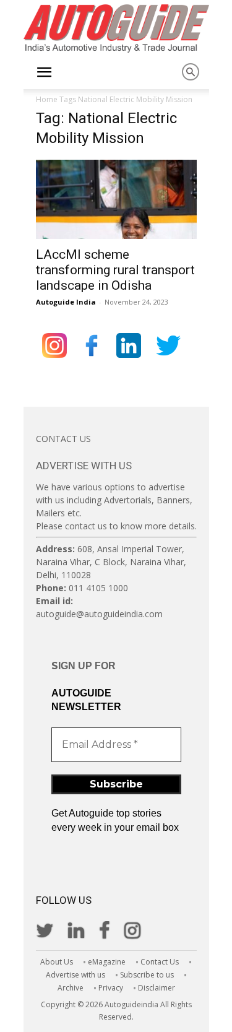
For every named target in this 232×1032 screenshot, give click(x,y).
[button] (44, 72)
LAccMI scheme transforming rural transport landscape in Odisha (115, 270)
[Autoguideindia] (116, 28)
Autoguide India (66, 301)
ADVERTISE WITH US (84, 465)
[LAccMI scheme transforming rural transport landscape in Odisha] (116, 199)
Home (47, 99)
